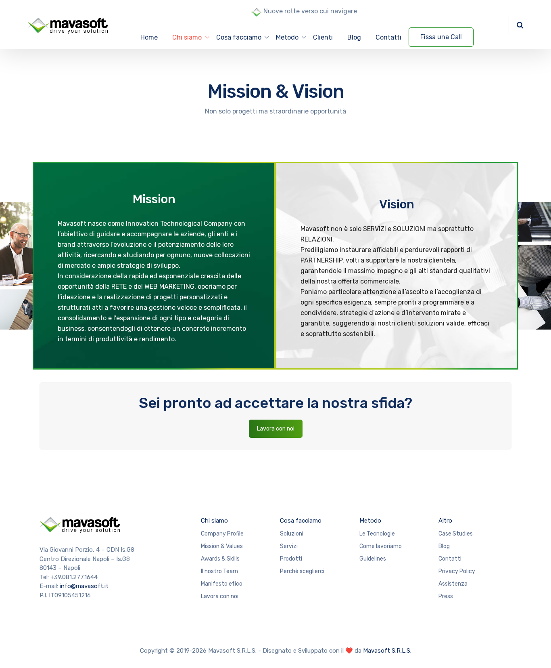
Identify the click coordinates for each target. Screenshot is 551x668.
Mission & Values (222, 546)
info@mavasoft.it (84, 586)
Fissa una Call (441, 37)
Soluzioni (291, 533)
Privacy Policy (456, 571)
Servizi (289, 546)
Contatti (388, 37)
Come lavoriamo (380, 546)
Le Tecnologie (377, 533)
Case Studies (455, 533)
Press (445, 596)
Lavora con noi (275, 428)
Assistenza (453, 583)
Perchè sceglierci (302, 571)
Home (149, 37)
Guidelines (372, 558)
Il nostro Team (219, 571)
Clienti (323, 37)
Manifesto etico (221, 583)
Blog (354, 37)
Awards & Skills (220, 558)
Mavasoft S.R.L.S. (387, 650)
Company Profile (222, 533)
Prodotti (291, 558)
